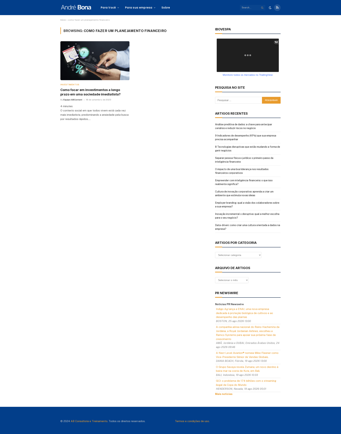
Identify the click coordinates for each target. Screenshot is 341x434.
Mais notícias (223, 393)
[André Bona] (75, 7)
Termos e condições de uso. (192, 421)
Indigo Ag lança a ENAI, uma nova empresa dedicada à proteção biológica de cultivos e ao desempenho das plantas (244, 312)
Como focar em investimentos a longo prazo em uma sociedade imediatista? (90, 92)
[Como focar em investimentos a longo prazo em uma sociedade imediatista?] (94, 60)
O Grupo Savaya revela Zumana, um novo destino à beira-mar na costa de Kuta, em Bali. (247, 369)
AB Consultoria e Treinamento (89, 421)
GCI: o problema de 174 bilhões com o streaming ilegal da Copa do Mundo (246, 382)
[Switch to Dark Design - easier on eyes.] (270, 7)
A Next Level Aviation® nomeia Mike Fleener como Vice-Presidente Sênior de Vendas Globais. (247, 354)
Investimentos (69, 84)
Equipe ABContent (72, 99)
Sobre (165, 7)
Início (63, 20)
